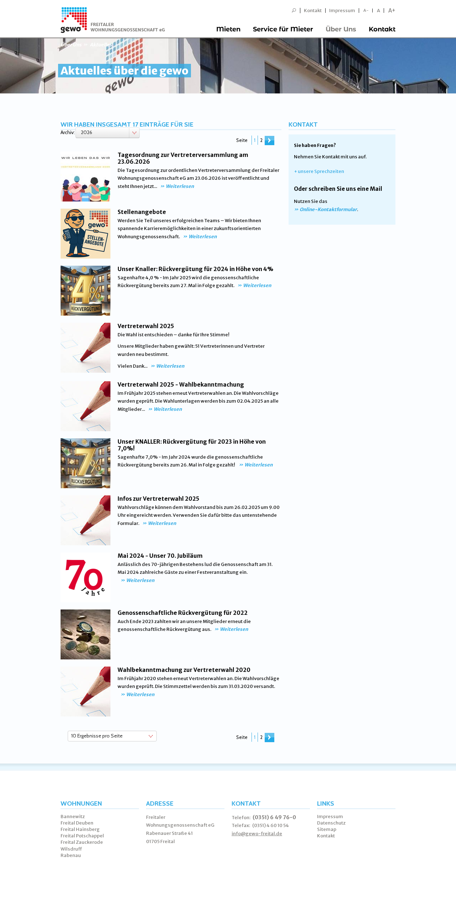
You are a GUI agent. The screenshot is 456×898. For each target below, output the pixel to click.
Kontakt (313, 10)
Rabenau (71, 855)
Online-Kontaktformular (328, 209)
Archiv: (68, 132)
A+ (391, 10)
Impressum (342, 10)
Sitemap (326, 829)
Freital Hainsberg (80, 829)
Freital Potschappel (82, 836)
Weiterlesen (180, 186)
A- (366, 10)
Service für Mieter (283, 29)
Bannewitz (73, 816)
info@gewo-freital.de (257, 834)
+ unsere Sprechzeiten (319, 171)
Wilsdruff (71, 849)
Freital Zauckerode (82, 842)
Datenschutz (331, 823)
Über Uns (341, 29)
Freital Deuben (77, 823)
